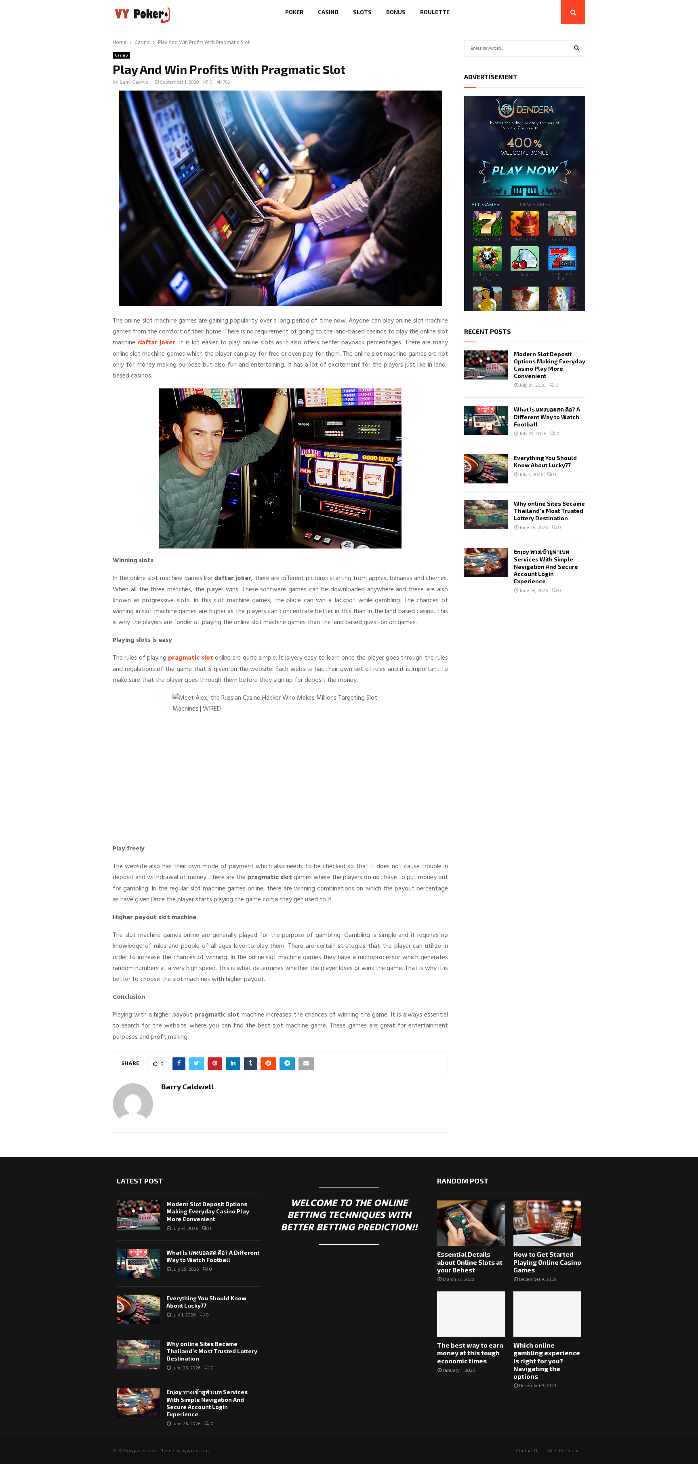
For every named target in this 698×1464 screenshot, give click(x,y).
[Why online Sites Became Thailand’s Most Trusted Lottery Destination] (486, 514)
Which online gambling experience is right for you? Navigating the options (546, 1360)
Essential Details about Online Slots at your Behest (469, 1261)
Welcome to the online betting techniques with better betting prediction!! (349, 1216)
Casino (328, 11)
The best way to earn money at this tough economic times (470, 1352)
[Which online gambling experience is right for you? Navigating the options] (547, 1314)
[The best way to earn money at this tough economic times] (471, 1314)
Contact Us (528, 1451)
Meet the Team (563, 1451)
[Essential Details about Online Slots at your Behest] (471, 1223)
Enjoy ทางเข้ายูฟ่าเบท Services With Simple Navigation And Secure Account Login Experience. (546, 566)
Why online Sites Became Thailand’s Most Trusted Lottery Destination (549, 510)
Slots (362, 11)
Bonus (396, 11)
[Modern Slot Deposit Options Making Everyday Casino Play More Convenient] (486, 365)
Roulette (435, 11)
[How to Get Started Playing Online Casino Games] (547, 1223)
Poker (294, 11)
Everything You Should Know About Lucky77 (545, 461)
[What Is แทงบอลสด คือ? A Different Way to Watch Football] (486, 420)
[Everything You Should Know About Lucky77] (486, 468)
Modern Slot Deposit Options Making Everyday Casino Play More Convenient (549, 365)
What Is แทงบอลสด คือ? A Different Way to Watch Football (547, 416)
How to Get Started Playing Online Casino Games (547, 1261)
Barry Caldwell (135, 82)
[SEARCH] (576, 48)
